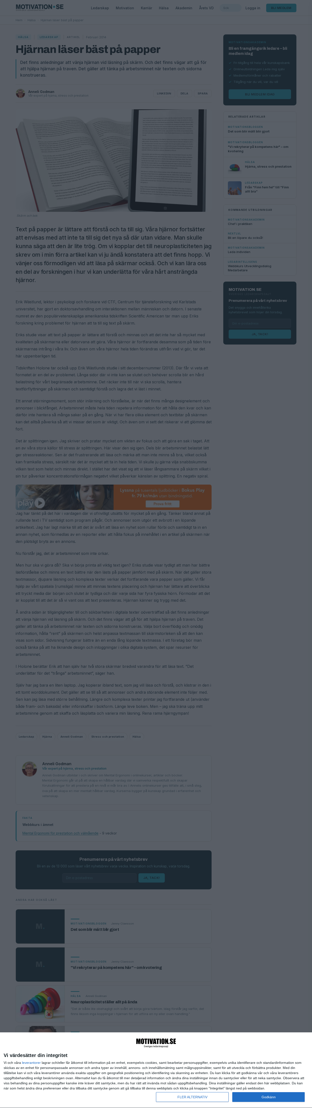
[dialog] (156, 1070)
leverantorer (31, 1062)
